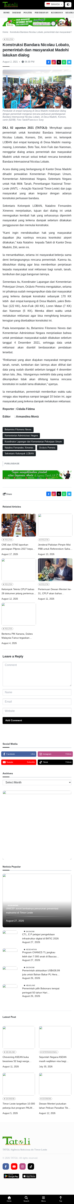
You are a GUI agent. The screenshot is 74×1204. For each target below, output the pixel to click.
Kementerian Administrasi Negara (21, 435)
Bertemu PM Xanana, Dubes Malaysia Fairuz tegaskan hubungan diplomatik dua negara (17, 636)
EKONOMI (30, 931)
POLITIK (28, 13)
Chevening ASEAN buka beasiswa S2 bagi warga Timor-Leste (16, 1059)
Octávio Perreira (47, 447)
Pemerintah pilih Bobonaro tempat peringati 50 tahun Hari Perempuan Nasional (40, 991)
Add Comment (13, 720)
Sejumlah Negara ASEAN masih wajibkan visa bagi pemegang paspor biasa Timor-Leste (52, 1059)
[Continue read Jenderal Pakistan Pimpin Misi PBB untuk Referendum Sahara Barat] (55, 525)
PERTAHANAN (41, 13)
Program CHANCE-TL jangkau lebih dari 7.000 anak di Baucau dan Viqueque (39, 955)
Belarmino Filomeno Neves (18, 429)
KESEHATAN (13, 905)
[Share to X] (59, 62)
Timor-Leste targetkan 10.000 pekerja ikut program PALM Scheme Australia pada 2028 (19, 1106)
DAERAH (16, 13)
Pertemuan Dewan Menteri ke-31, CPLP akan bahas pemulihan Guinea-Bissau (54, 592)
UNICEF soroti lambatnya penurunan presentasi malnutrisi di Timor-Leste (32, 910)
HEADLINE (30, 985)
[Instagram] (53, 62)
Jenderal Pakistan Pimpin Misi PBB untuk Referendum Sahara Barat (55, 547)
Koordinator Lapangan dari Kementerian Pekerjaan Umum (33, 441)
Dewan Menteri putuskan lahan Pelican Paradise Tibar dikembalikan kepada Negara (55, 1106)
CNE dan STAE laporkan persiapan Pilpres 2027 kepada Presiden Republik (18, 547)
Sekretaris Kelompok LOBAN (19, 453)
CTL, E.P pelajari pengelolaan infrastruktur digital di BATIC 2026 (40, 936)
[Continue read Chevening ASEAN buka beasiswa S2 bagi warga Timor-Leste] (19, 1037)
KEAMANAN (57, 13)
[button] (9, 1199)
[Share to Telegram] (69, 62)
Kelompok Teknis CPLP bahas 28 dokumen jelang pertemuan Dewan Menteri (18, 592)
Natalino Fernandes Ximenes (19, 447)
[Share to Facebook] (48, 62)
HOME (6, 13)
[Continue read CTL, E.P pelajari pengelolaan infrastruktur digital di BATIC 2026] (10, 937)
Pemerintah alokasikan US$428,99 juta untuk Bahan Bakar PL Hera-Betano (41, 973)
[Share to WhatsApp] (64, 62)
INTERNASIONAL (49, 1052)
